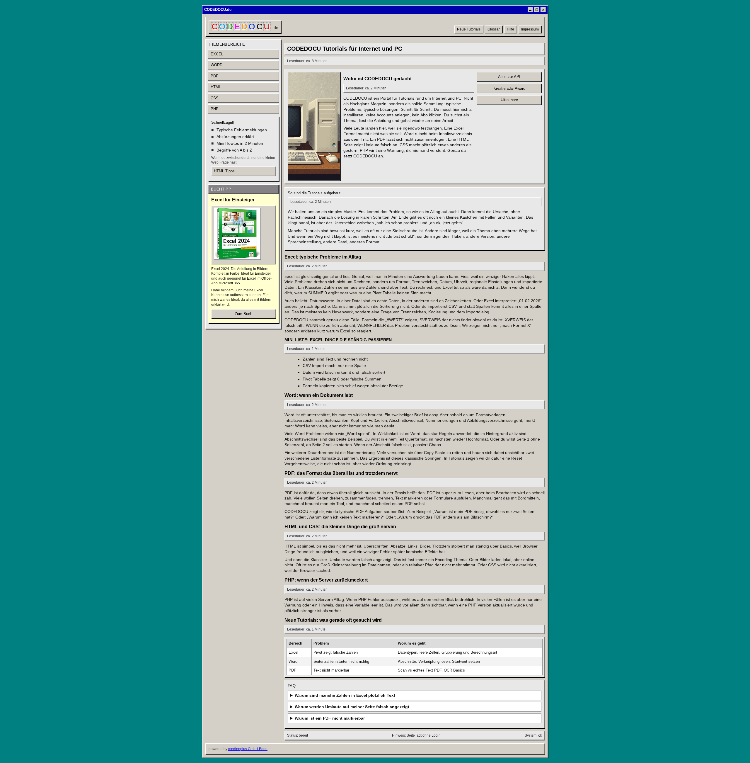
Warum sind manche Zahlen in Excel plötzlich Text (345, 695)
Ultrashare (509, 100)
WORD (216, 65)
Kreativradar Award (509, 88)
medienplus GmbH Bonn (247, 749)
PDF (214, 76)
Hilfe (510, 29)
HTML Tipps (224, 171)
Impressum (530, 29)
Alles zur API (509, 76)
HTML (216, 87)
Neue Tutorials (468, 29)
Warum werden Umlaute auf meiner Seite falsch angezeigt (352, 706)
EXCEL (217, 54)
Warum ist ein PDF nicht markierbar (330, 718)
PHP (215, 109)
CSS (215, 98)
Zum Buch (243, 314)
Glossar (494, 29)
